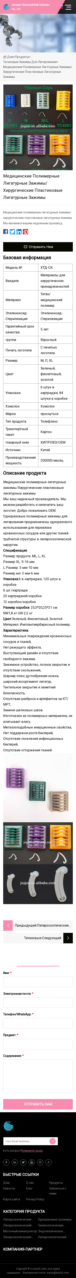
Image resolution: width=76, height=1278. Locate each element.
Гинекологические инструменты (51, 1226)
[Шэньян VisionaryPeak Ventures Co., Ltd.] (24, 1126)
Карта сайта (11, 1199)
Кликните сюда (32, 1150)
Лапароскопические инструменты (17, 1220)
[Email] (52, 1141)
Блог (29, 1188)
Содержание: (13, 1055)
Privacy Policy (35, 1199)
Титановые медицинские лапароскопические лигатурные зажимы (24, 938)
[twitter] (23, 1162)
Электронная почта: (18, 993)
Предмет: (10, 1035)
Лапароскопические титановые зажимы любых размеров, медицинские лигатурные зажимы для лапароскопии (54, 925)
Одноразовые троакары (55, 1219)
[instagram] (40, 1162)
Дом (10, 57)
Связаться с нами (57, 1191)
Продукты (22, 57)
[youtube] (31, 1162)
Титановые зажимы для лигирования (30, 62)
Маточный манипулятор (20, 1231)
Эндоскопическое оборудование (50, 1232)
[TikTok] (48, 1162)
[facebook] (6, 1162)
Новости (9, 1188)
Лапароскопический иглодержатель (52, 1237)
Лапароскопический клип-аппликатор (17, 1226)
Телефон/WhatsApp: (18, 1014)
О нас (30, 1182)
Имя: (7, 973)
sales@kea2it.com (58, 1272)
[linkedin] (15, 1162)
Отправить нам (41, 247)
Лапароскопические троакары (17, 1237)
